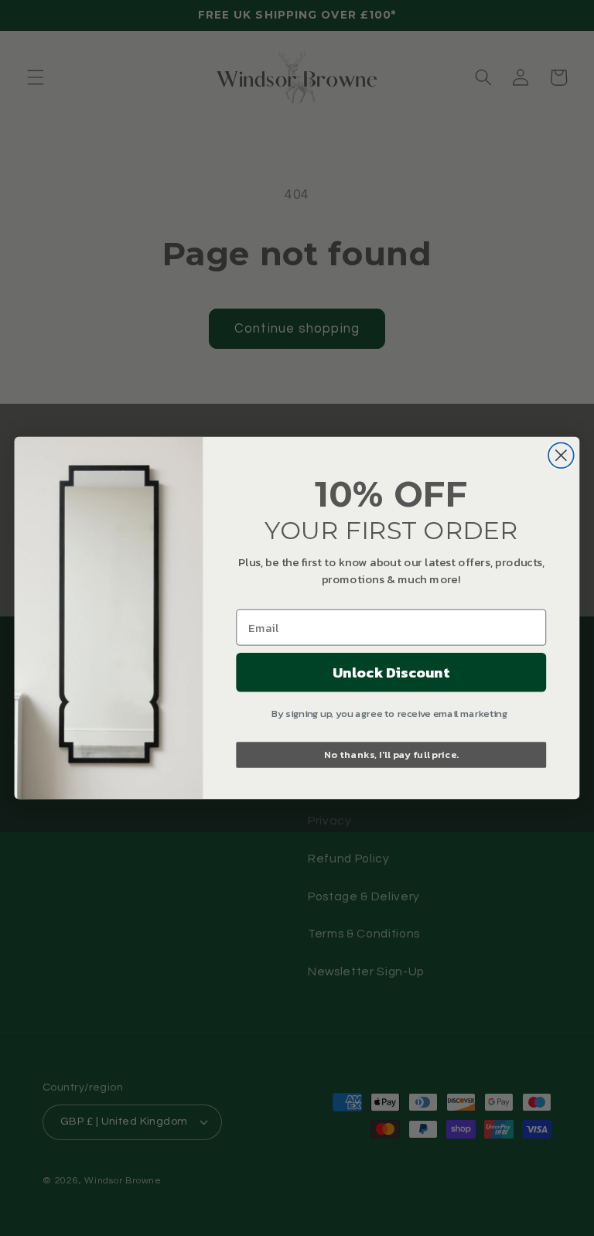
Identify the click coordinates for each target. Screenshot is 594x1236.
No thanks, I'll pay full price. (391, 755)
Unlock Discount (391, 672)
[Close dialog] (561, 455)
